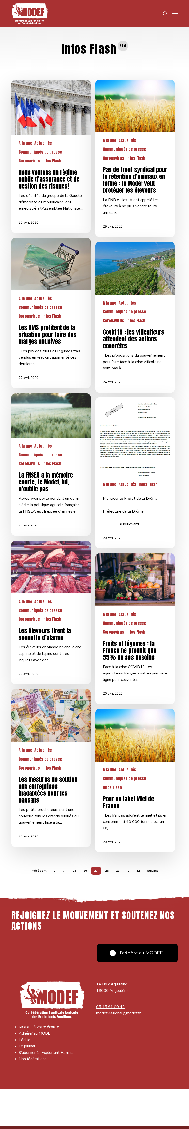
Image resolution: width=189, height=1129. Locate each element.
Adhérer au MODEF (36, 1033)
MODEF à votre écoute (39, 1027)
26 (85, 871)
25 (74, 871)
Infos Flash (51, 161)
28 (107, 871)
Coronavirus (29, 161)
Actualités (43, 143)
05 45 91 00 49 (110, 1007)
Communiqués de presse (40, 152)
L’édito (24, 1039)
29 (117, 871)
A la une (25, 143)
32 (138, 871)
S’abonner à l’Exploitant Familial (46, 1052)
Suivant (152, 871)
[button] (175, 13)
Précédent (39, 871)
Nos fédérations (33, 1059)
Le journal (27, 1046)
